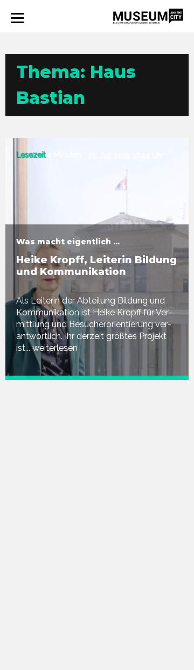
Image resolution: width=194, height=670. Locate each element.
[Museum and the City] (148, 15)
